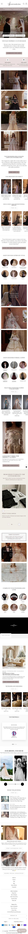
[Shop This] (14, 80)
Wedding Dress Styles (16, 814)
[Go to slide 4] (16, 524)
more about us (14, 172)
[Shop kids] (14, 572)
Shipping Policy (14, 904)
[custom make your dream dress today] (14, 859)
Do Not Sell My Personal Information (14, 912)
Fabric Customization (14, 897)
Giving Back (14, 887)
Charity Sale (14, 900)
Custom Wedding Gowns (21, 812)
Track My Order (14, 898)
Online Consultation (14, 891)
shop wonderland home (11, 682)
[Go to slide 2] (13, 524)
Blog (14, 883)
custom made (20, 35)
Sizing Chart (14, 893)
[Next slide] (19, 524)
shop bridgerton (9, 35)
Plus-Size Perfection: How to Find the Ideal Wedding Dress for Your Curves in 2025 (17, 807)
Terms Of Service (14, 908)
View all (14, 208)
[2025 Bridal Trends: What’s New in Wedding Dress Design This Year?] (5, 814)
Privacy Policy (14, 910)
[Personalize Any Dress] (14, 833)
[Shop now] (14, 100)
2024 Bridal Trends (13, 812)
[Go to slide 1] (11, 524)
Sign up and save (14, 918)
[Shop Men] (14, 552)
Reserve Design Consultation (14, 873)
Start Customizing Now (14, 848)
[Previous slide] (9, 524)
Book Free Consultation (11, 465)
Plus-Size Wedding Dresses (14, 813)
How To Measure (14, 895)
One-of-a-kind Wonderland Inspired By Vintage (14, 933)
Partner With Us (14, 885)
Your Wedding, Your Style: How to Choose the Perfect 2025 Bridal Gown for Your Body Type (18, 799)
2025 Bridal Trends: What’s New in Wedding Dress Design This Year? (18, 816)
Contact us (13, 915)
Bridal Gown (12, 796)
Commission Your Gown (14, 53)
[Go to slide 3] (14, 524)
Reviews (14, 879)
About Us (14, 878)
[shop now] (14, 120)
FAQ (14, 881)
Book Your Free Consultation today (14, 248)
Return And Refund (14, 906)
